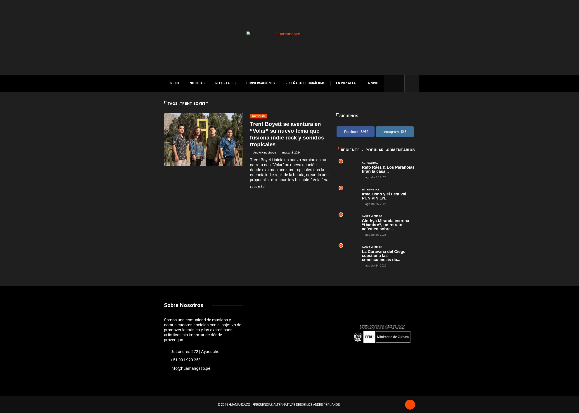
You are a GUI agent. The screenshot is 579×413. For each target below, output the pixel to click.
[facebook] (390, 83)
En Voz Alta (346, 83)
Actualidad (370, 162)
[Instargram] (398, 83)
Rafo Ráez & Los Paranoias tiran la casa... (388, 169)
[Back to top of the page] (410, 405)
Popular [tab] (374, 150)
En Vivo (372, 83)
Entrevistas (371, 189)
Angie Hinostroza (264, 152)
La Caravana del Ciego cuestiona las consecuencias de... (384, 255)
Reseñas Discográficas (305, 83)
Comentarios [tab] (401, 150)
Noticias (197, 83)
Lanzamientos (372, 216)
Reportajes (225, 83)
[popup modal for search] (412, 83)
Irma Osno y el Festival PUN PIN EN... (384, 196)
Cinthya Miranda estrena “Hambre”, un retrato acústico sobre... (385, 225)
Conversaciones (260, 83)
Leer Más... (258, 187)
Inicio (174, 83)
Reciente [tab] (350, 150)
